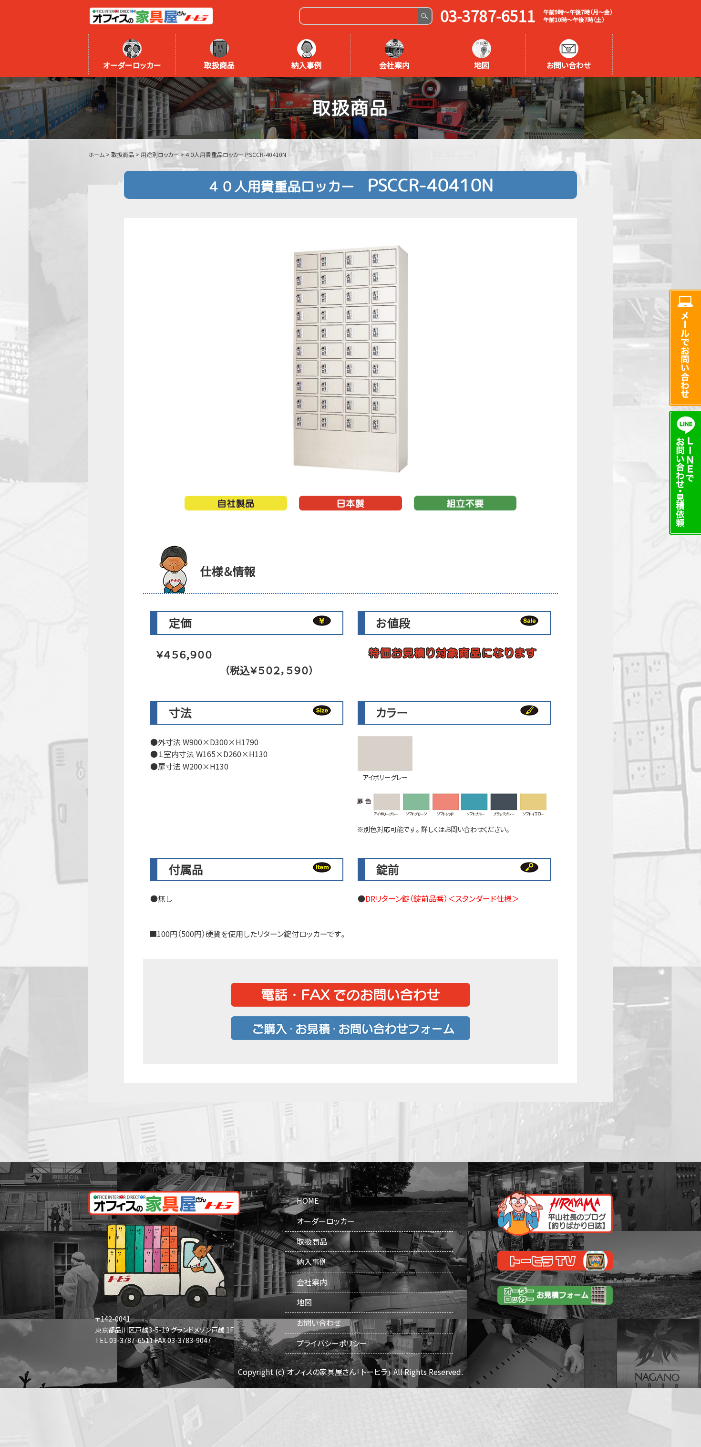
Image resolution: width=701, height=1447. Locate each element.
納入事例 (306, 65)
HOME (308, 1200)
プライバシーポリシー (332, 1343)
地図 (481, 65)
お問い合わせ (568, 65)
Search (425, 16)
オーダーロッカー (132, 65)
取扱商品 (219, 65)
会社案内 (394, 65)
